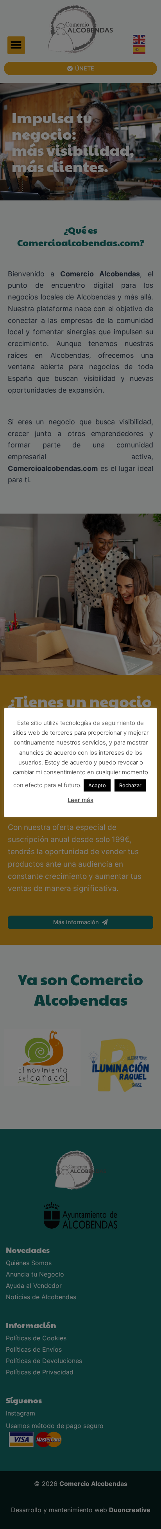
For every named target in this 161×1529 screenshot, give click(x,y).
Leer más (80, 800)
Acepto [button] (97, 785)
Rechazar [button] (130, 785)
